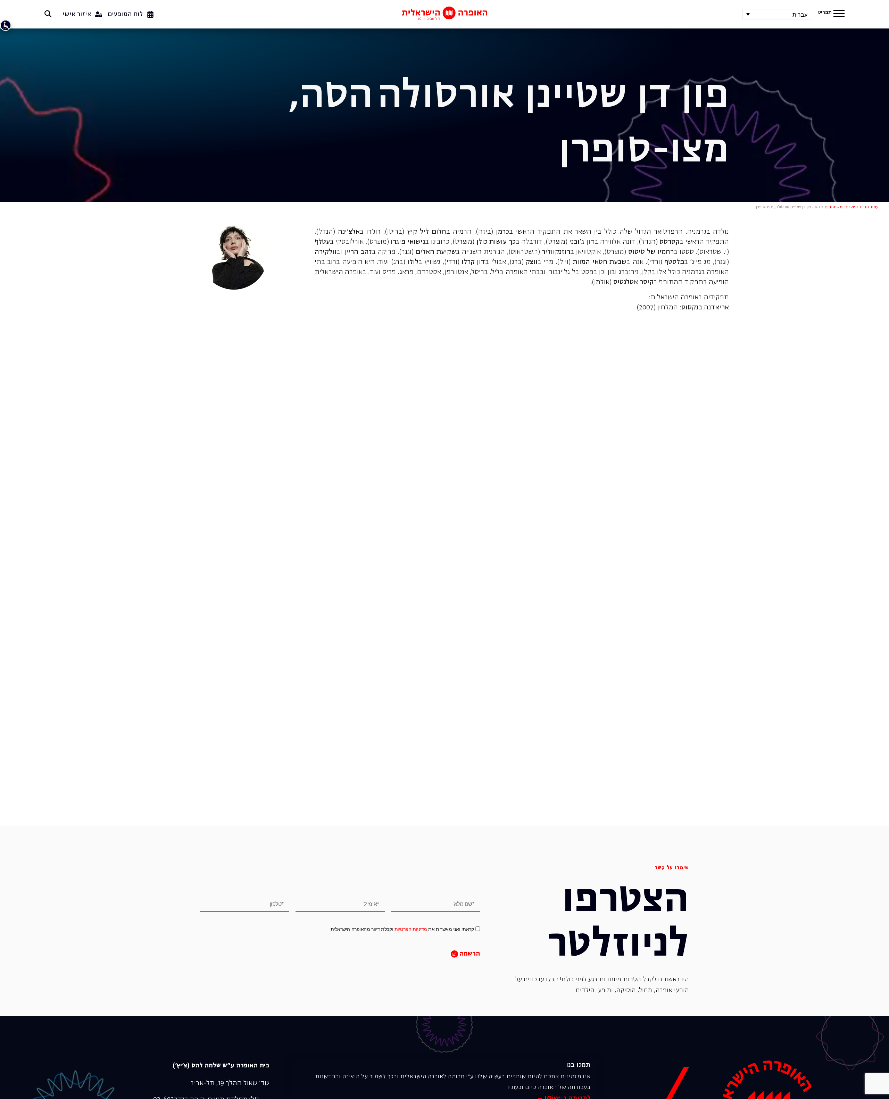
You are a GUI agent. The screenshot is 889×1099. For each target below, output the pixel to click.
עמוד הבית (869, 207)
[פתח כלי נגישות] (5, 25)
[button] (839, 14)
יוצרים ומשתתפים (840, 207)
